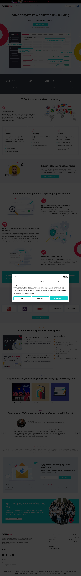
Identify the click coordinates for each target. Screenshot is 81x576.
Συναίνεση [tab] (21, 281)
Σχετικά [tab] (59, 281)
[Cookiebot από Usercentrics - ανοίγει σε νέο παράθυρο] (62, 277)
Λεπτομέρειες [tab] (40, 281)
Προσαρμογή (40, 298)
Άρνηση (22, 298)
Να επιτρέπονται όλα (58, 298)
